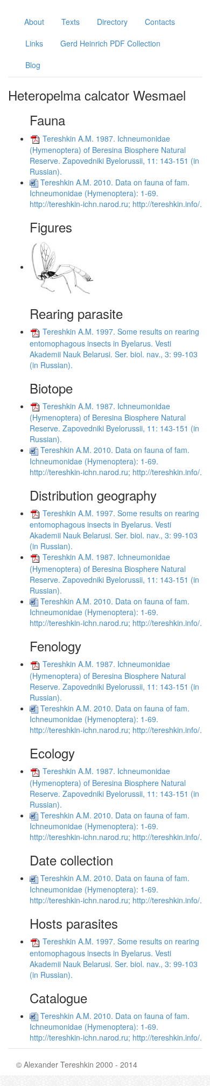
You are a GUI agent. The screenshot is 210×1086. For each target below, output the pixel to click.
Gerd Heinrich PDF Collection (110, 43)
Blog (32, 64)
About (34, 21)
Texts (70, 21)
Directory (112, 21)
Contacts (160, 21)
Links (34, 43)
